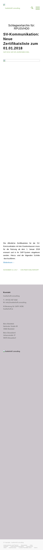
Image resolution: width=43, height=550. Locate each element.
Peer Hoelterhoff (31, 270)
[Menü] (36, 8)
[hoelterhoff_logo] (17, 8)
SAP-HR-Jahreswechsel (20, 52)
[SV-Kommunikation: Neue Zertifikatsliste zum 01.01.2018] (21, 149)
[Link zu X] (31, 542)
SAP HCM (6, 52)
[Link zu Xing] (38, 542)
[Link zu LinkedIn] (34, 542)
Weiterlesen (7, 262)
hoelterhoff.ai (8, 309)
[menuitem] (31, 8)
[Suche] (31, 8)
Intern (35, 547)
